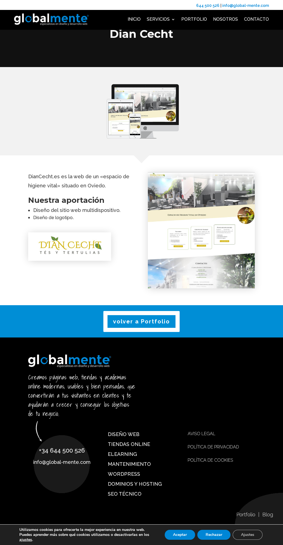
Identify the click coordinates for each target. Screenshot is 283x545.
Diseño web (123, 434)
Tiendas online (129, 444)
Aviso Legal (201, 433)
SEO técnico (125, 494)
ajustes (25, 539)
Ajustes (247, 534)
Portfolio (194, 19)
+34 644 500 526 (62, 450)
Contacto (256, 19)
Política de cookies (210, 460)
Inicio (134, 19)
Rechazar (214, 534)
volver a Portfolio (141, 321)
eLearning (122, 454)
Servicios (158, 19)
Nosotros (225, 19)
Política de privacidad (213, 447)
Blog (267, 514)
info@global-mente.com (62, 462)
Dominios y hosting (135, 484)
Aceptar (180, 534)
